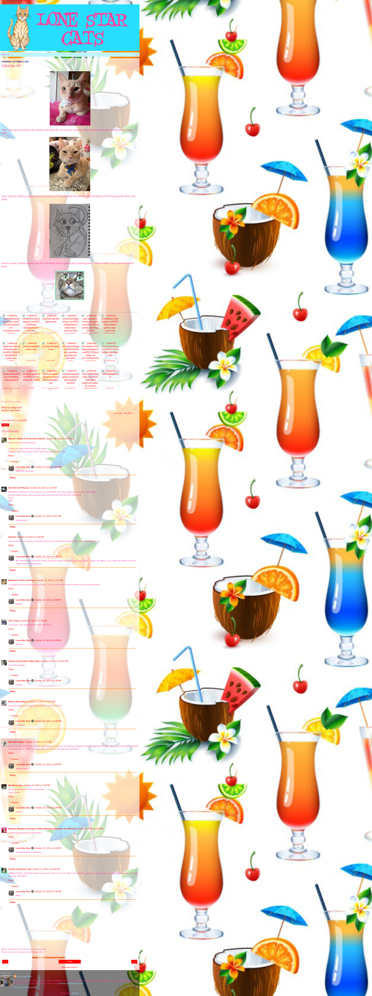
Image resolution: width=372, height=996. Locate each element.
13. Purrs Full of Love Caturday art (11, 389)
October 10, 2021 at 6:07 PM (48, 467)
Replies (15, 461)
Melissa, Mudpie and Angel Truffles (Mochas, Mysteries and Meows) (42, 828)
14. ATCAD (30, 388)
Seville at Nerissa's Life (19, 869)
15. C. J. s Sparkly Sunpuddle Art (50, 389)
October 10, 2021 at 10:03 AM (41, 701)
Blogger (75, 993)
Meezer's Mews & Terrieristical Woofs (26, 438)
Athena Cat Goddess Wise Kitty (24, 661)
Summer (12, 537)
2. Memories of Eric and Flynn (30, 333)
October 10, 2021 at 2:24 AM (49, 580)
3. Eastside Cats (50, 333)
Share (5, 425)
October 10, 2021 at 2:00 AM (30, 537)
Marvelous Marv (16, 742)
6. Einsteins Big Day (110, 333)
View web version (70, 967)
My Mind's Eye (15, 785)
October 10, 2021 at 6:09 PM (48, 808)
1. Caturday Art (11, 333)
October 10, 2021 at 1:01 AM (43, 488)
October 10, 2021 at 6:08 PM (48, 556)
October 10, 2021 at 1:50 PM (37, 785)
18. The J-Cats (110, 388)
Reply (11, 455)
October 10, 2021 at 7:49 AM (33, 621)
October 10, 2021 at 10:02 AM (54, 661)
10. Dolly (70, 360)
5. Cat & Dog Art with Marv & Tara (90, 333)
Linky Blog (127, 413)
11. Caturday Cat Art (90, 360)
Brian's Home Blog (17, 701)
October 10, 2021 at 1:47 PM (38, 742)
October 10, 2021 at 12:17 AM (60, 438)
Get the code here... (11, 410)
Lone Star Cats (23, 467)
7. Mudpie (11, 360)
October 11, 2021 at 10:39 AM (46, 869)
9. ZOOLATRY (50, 360)
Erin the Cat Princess (18, 488)
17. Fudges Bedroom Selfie (90, 388)
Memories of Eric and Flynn (22, 580)
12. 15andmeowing (109, 360)
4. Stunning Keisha (70, 333)
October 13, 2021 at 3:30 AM (48, 891)
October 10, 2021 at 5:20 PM (90, 828)
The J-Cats (13, 621)
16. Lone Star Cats (70, 388)
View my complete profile (25, 987)
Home (69, 962)
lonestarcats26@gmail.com (70, 983)
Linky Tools (118, 413)
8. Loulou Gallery (31, 360)
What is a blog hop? (11, 407)
